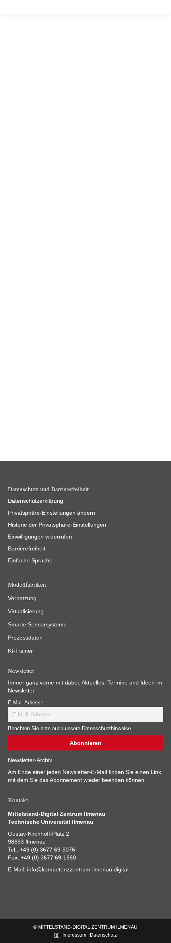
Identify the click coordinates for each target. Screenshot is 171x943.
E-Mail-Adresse (25, 703)
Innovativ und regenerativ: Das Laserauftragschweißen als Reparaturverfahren (74, 147)
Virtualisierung (26, 611)
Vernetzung (22, 598)
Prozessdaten (25, 637)
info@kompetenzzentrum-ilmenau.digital (77, 869)
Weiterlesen (28, 222)
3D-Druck (18, 169)
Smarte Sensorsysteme (37, 624)
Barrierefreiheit (26, 548)
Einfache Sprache (30, 560)
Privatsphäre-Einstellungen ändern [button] (51, 512)
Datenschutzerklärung (35, 501)
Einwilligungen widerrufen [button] (40, 536)
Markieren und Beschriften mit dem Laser (68, 339)
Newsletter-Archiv (30, 760)
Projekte (40, 169)
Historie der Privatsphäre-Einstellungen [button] (57, 524)
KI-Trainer (20, 650)
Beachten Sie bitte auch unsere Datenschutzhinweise (69, 728)
